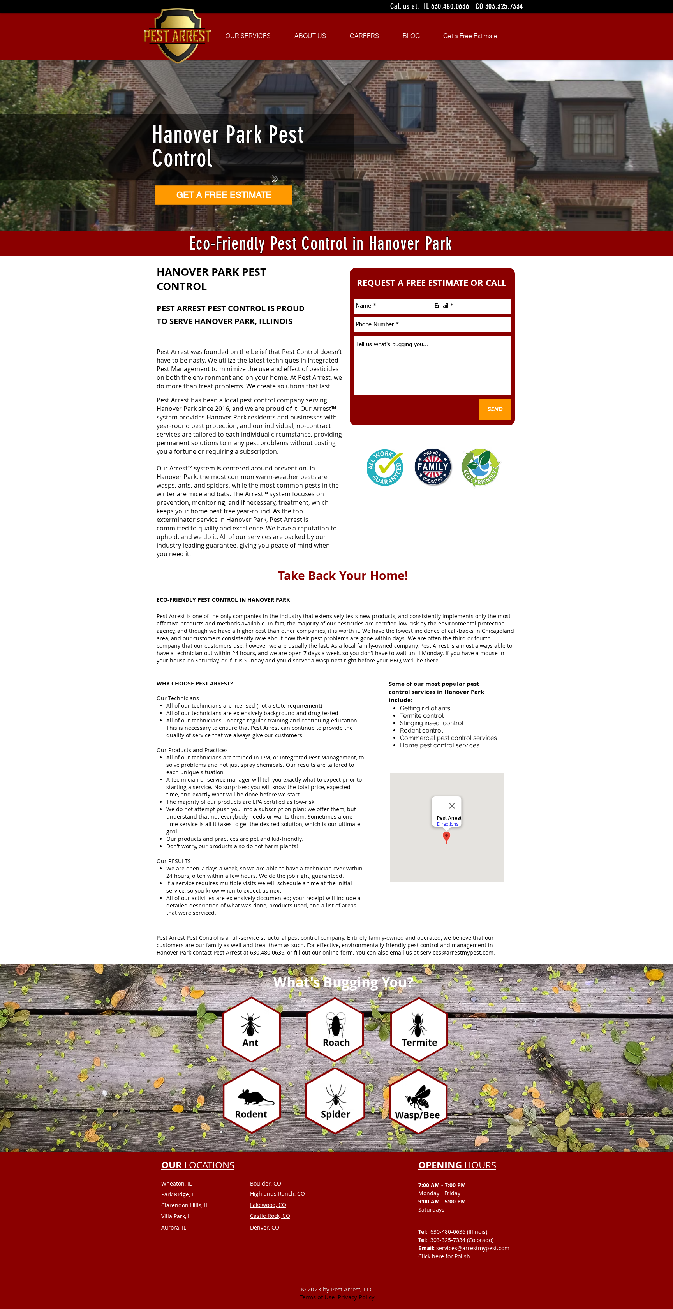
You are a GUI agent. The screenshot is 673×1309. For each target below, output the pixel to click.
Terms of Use (317, 1297)
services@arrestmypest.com (456, 952)
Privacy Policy (356, 1297)
